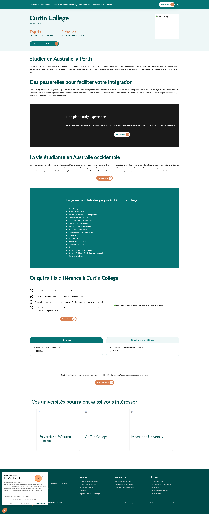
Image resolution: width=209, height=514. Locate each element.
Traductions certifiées (87, 488)
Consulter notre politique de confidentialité (16, 496)
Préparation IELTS (85, 491)
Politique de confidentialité (147, 503)
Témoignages (155, 488)
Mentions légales (130, 503)
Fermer (9, 503)
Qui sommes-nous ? (157, 481)
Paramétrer (25, 503)
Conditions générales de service (168, 503)
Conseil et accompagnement (89, 481)
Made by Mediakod (36, 506)
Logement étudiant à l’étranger (90, 494)
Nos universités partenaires (124, 484)
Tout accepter (40, 503)
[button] (4, 510)
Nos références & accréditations (161, 484)
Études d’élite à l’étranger (88, 484)
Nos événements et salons (159, 491)
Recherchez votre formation (124, 488)
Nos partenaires (156, 494)
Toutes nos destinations (123, 481)
